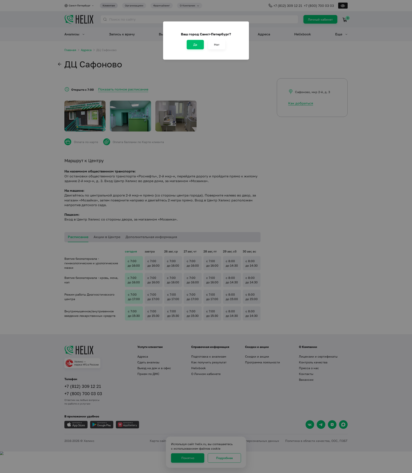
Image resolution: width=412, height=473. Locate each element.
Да (195, 44)
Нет (217, 44)
